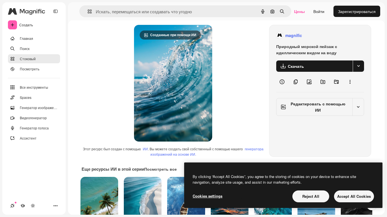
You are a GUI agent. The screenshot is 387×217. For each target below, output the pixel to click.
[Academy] (22, 205)
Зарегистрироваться (357, 11)
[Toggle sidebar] (55, 11)
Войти (318, 11)
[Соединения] (12, 205)
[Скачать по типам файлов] (358, 66)
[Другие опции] (350, 82)
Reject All (310, 196)
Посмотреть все (160, 169)
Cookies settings (207, 196)
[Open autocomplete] (87, 11)
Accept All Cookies (354, 196)
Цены (299, 11)
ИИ (145, 148)
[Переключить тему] (32, 205)
